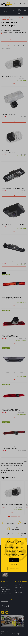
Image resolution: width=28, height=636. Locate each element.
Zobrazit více (4, 33)
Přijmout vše (14, 560)
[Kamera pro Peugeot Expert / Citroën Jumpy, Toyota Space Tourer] (14, 321)
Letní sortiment (18, 592)
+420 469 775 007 (5, 606)
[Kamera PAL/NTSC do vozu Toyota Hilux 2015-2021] (14, 359)
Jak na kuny (11, 574)
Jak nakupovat (4, 584)
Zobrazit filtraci (15, 39)
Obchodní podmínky (5, 589)
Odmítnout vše (14, 564)
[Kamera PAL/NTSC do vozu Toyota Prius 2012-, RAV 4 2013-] (14, 99)
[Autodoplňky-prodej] (7, 4)
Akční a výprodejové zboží (21, 584)
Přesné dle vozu (5, 19)
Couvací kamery (22, 17)
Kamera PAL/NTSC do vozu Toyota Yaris (10, 261)
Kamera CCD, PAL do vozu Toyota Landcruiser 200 (13, 224)
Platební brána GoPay (5, 591)
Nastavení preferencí (14, 568)
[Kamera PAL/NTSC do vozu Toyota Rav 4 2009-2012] (14, 175)
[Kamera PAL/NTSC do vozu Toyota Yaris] (14, 247)
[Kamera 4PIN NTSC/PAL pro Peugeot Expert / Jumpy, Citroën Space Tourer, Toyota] (14, 284)
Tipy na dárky (18, 590)
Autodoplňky (5, 11)
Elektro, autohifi (12, 11)
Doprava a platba (4, 585)
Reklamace (3, 587)
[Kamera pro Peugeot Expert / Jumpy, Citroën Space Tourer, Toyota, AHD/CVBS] (14, 395)
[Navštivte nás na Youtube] (6, 612)
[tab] (9, 516)
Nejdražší (19, 45)
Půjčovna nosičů (18, 585)
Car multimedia (15, 17)
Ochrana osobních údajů (6, 593)
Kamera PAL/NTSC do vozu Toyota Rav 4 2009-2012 (13, 188)
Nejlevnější (13, 45)
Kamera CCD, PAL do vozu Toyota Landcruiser (12, 76)
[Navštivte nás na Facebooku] (2, 612)
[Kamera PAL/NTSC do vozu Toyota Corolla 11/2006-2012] (14, 137)
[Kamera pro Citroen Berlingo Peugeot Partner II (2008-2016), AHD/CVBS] (14, 433)
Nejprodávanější (5, 45)
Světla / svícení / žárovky (19, 11)
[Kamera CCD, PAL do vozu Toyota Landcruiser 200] (14, 211)
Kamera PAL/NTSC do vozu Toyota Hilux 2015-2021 (13, 372)
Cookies (2, 594)
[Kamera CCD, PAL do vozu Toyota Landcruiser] (14, 63)
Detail (14, 83)
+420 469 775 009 (5, 605)
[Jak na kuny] (5, 575)
